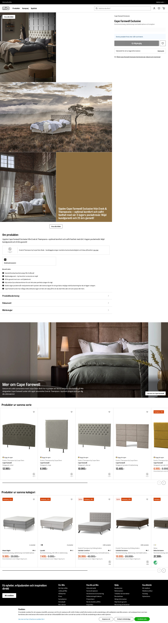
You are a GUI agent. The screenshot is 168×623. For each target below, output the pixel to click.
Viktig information (120, 599)
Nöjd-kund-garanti (120, 602)
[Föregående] (159, 483)
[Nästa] (164, 483)
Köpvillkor (89, 604)
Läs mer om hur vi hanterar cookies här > (31, 619)
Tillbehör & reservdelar (121, 594)
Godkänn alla (142, 619)
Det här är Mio (62, 588)
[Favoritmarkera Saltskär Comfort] (109, 499)
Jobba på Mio (62, 591)
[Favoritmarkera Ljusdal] (71, 499)
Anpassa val (106, 619)
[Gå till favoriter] (159, 8)
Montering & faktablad (121, 604)
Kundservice (118, 588)
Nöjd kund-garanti (10, 263)
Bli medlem (9, 595)
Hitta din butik (91, 588)
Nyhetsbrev (146, 596)
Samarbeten (62, 599)
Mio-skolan (62, 604)
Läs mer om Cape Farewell (155, 393)
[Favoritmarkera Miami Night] (33, 499)
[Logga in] (154, 8)
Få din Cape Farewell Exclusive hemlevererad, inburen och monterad (138, 57)
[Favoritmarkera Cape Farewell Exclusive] (163, 43)
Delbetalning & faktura (94, 596)
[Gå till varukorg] (164, 8)
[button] (28, 47)
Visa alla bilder (9, 17)
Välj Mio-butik (160, 2)
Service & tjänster (92, 591)
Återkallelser (118, 596)
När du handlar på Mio (93, 602)
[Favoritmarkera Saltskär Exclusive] (147, 499)
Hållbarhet (62, 594)
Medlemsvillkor (147, 591)
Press (60, 596)
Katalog (145, 594)
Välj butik (161, 51)
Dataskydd (61, 602)
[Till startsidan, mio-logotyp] (5, 8)
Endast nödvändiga (123, 619)
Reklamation (118, 591)
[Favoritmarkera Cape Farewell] (33, 411)
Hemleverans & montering (95, 594)
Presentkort (90, 599)
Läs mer (95, 250)
